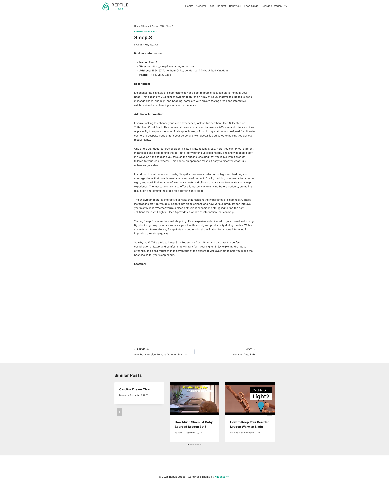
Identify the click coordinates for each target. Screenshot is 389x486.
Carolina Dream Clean (135, 389)
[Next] (269, 412)
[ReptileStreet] (115, 6)
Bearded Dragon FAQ (274, 5)
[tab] (188, 444)
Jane (139, 44)
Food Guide (251, 5)
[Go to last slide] (119, 412)
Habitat (221, 5)
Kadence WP (222, 476)
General (201, 5)
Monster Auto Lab (244, 352)
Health (189, 5)
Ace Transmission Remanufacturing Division (161, 352)
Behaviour (235, 5)
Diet (211, 5)
